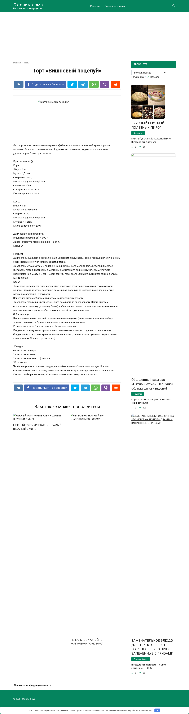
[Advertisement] (94, 34)
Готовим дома (28, 4)
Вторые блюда (141, 659)
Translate (154, 77)
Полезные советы (115, 6)
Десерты (138, 133)
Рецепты (95, 6)
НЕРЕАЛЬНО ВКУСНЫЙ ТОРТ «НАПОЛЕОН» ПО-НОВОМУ (88, 641)
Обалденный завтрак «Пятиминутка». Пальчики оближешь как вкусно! (152, 384)
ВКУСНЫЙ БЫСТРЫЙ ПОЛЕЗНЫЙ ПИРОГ (147, 125)
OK (157, 710)
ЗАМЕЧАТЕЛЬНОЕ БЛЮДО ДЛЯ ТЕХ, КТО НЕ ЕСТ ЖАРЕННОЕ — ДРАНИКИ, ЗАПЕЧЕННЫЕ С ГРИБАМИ (152, 647)
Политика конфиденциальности (32, 685)
